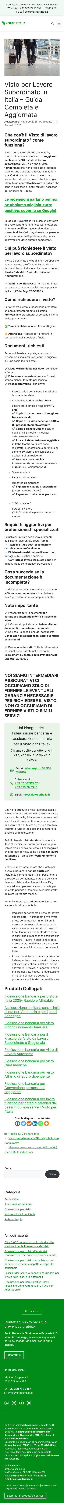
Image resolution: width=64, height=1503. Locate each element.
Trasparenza (10, 1488)
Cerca (7, 1168)
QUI (17, 1455)
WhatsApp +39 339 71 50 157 (24, 8)
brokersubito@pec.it (21, 1479)
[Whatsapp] (40, 1123)
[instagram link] (6, 1403)
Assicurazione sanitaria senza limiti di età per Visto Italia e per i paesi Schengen (32, 1012)
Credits (7, 1485)
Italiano (33, 1311)
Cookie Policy (33, 1485)
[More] (46, 1123)
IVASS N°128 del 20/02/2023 (38, 1445)
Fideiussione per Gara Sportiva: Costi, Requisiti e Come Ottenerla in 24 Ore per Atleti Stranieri (28, 1285)
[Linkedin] (35, 1123)
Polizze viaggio (13, 1219)
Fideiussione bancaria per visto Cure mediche (29, 1063)
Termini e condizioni (27, 1488)
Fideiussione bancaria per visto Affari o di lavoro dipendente (29, 1074)
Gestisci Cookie (48, 1485)
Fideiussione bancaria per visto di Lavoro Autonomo (31, 1052)
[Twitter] (23, 1123)
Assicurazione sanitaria (18, 1204)
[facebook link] (21, 1403)
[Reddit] (29, 1123)
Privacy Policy (19, 1485)
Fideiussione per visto (17, 1209)
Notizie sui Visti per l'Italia (23, 1133)
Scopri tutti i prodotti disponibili (25, 1495)
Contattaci (14, 1354)
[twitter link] (14, 1403)
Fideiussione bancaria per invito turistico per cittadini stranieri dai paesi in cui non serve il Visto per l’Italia (30, 1105)
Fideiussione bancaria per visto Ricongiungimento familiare (29, 1025)
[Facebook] (17, 1123)
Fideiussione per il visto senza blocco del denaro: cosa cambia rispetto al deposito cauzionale (28, 1264)
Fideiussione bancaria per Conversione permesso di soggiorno (24, 1087)
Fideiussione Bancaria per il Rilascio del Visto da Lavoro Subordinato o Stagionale (26, 1038)
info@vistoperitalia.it (36, 11)
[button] (52, 23)
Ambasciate (11, 1199)
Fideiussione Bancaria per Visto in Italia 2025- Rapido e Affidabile (31, 998)
